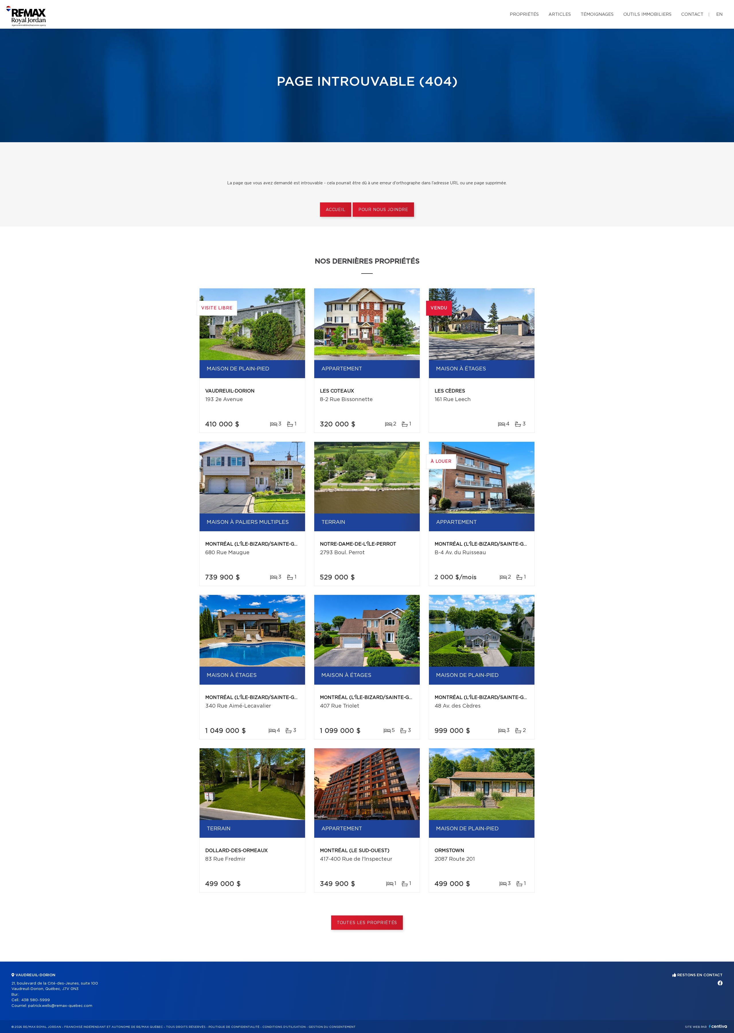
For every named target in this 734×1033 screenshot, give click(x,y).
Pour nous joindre (383, 210)
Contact (692, 14)
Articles (559, 14)
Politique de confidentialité (233, 1027)
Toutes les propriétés (367, 923)
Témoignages (597, 14)
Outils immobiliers (647, 14)
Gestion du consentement (332, 1027)
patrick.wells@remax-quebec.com (60, 1006)
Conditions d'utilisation (284, 1027)
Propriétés (524, 14)
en (719, 14)
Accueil (335, 210)
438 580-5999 (35, 1000)
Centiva (718, 1026)
